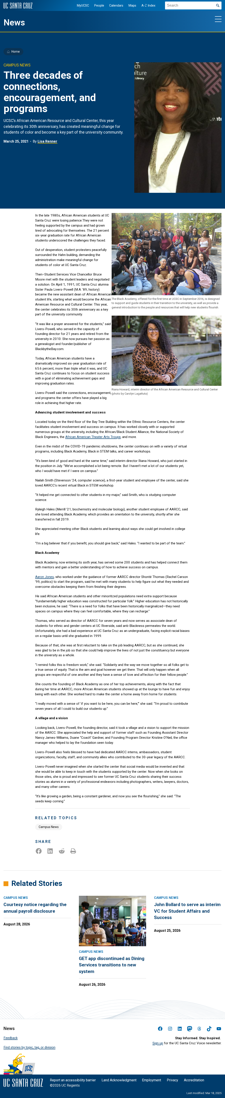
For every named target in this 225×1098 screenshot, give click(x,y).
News (14, 23)
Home (15, 51)
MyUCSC (83, 5)
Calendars (116, 5)
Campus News (49, 827)
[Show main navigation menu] (218, 19)
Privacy (172, 1080)
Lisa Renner (47, 141)
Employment (151, 1080)
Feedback (11, 1038)
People (99, 5)
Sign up (157, 1043)
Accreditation (194, 1080)
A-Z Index (148, 5)
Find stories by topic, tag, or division (29, 1047)
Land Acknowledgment (119, 1080)
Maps (132, 5)
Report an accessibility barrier (73, 1080)
